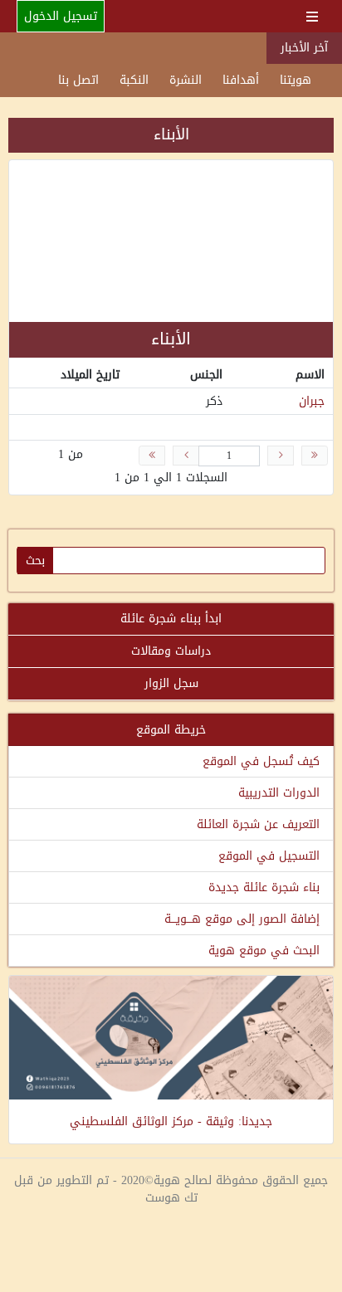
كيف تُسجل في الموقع (261, 761)
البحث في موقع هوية (264, 950)
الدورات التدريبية (279, 793)
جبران (312, 401)
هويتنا (295, 80)
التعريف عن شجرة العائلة (258, 824)
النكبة (134, 80)
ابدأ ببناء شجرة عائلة (171, 618)
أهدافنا (240, 80)
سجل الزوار (171, 683)
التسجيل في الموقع (269, 856)
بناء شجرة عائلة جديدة (264, 887)
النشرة (185, 80)
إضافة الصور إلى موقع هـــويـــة (242, 919)
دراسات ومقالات (171, 651)
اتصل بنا (78, 80)
